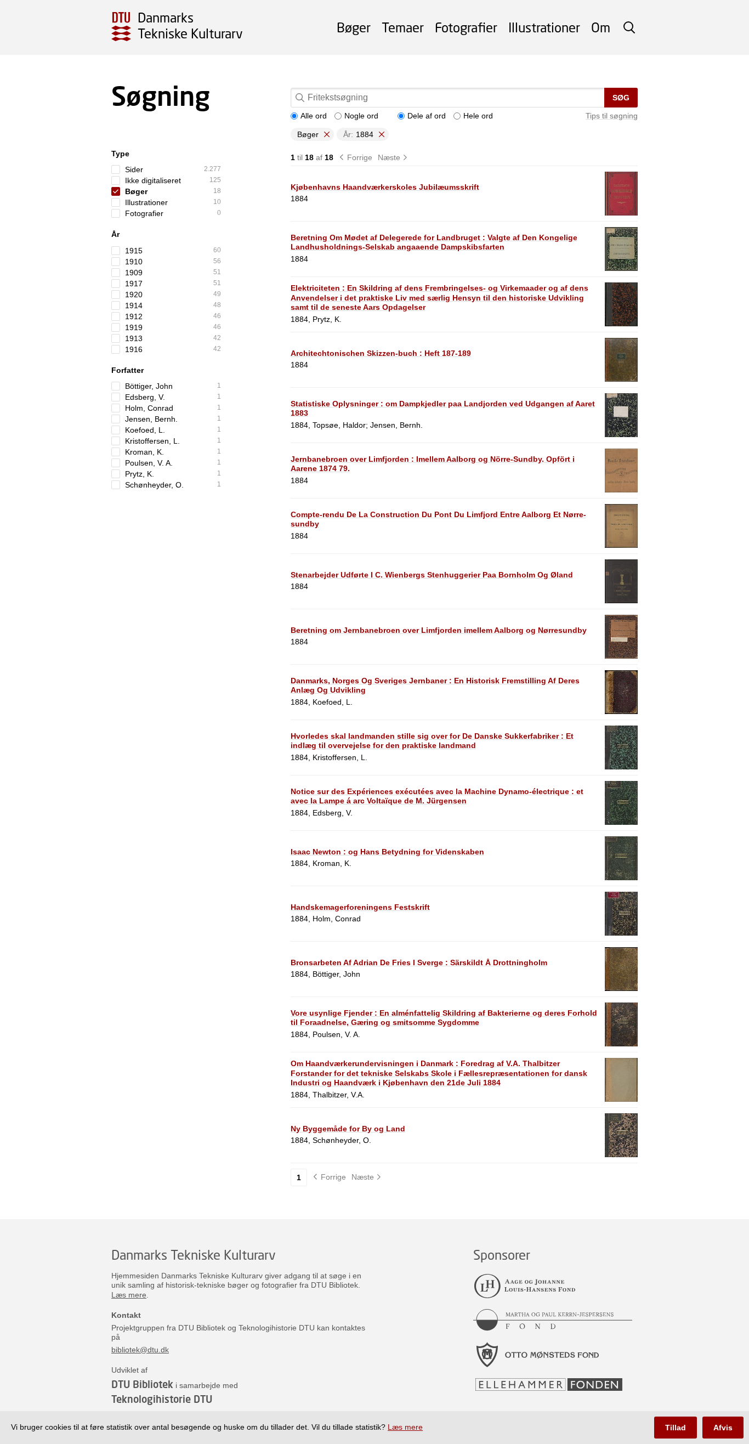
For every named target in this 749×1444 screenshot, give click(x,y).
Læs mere (128, 1294)
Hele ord (478, 115)
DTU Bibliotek (142, 1384)
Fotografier (466, 27)
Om (600, 27)
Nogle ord (361, 115)
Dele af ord (426, 115)
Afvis (723, 1427)
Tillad (675, 1427)
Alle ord (313, 115)
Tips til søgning (612, 115)
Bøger (354, 27)
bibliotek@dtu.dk (140, 1349)
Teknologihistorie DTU (161, 1399)
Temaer (403, 27)
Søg (620, 97)
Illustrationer (544, 27)
